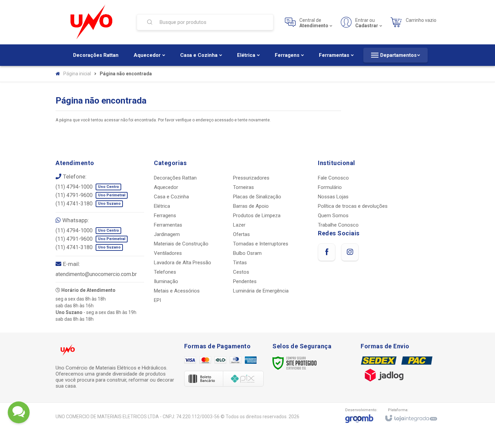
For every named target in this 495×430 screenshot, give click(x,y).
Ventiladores (168, 253)
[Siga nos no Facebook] (326, 252)
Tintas (240, 263)
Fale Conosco (333, 178)
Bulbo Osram (247, 253)
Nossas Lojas (333, 197)
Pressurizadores (251, 178)
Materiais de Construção (181, 244)
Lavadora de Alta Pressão (182, 263)
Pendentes (245, 281)
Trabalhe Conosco (338, 225)
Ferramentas (168, 225)
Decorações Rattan (175, 178)
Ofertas (241, 234)
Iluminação (166, 281)
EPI (157, 300)
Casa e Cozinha (171, 197)
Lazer (239, 225)
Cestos (241, 272)
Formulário (330, 187)
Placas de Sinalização (257, 197)
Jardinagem (167, 234)
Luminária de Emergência (261, 291)
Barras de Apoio (251, 206)
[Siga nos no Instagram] (350, 252)
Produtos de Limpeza (256, 215)
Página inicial (77, 73)
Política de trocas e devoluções (353, 206)
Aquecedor (166, 187)
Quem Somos (333, 215)
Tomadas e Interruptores (260, 244)
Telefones (165, 272)
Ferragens (165, 215)
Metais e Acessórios (177, 291)
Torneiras (243, 187)
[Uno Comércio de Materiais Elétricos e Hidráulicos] (92, 22)
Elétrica (162, 206)
